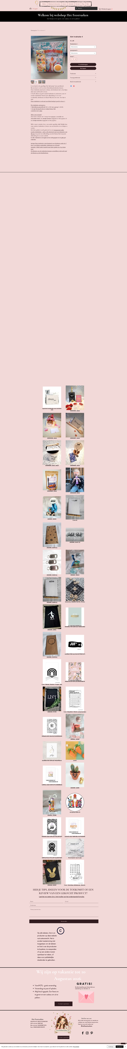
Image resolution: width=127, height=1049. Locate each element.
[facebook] (83, 1033)
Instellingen (111, 1046)
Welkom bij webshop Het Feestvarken (63, 15)
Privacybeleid (76, 1046)
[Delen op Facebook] (71, 86)
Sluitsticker (74, 44)
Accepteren (119, 1046)
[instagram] (87, 1033)
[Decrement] (71, 59)
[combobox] (83, 46)
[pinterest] (92, 1033)
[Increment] (76, 59)
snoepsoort (74, 50)
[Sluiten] (125, 1046)
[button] (106, 9)
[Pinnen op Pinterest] (74, 86)
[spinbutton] (73, 59)
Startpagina (34, 30)
